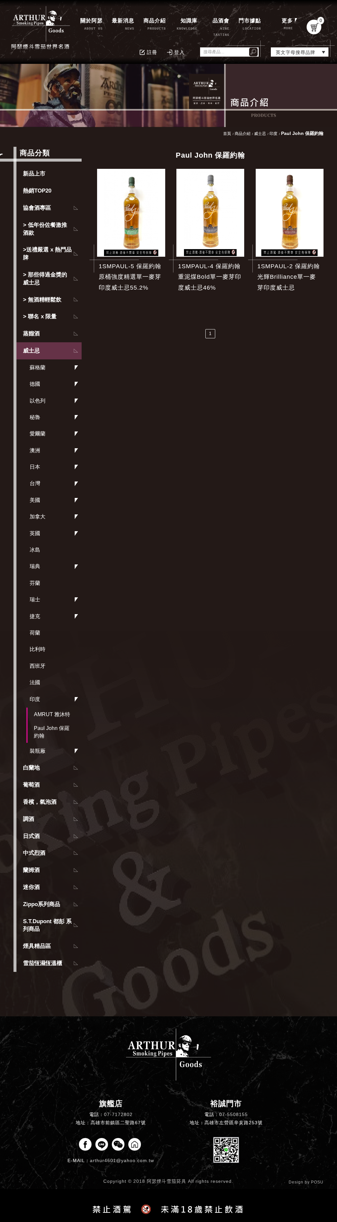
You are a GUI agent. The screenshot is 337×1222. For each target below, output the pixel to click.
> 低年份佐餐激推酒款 (45, 229)
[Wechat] (118, 1144)
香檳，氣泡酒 (40, 802)
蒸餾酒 (31, 333)
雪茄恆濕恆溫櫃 (42, 963)
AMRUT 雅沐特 (52, 714)
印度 (35, 699)
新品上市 (34, 173)
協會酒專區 (37, 208)
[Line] (101, 1144)
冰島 (35, 550)
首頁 (227, 133)
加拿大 (37, 516)
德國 (35, 384)
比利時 (37, 649)
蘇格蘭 (37, 367)
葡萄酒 (31, 785)
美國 (35, 500)
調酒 (28, 819)
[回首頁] (41, 27)
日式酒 (31, 836)
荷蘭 (35, 633)
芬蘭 (35, 583)
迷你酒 (31, 887)
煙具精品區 (37, 946)
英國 (35, 533)
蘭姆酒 (31, 870)
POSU (317, 1182)
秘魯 (35, 417)
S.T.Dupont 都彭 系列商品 (47, 925)
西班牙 (37, 666)
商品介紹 (242, 133)
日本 (35, 467)
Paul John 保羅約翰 (51, 731)
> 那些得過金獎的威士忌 (45, 279)
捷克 (35, 616)
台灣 (35, 483)
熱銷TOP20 (37, 191)
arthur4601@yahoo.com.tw (122, 1160)
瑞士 (35, 599)
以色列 (37, 400)
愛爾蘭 (37, 433)
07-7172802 (118, 1114)
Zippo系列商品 (41, 904)
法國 (35, 682)
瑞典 (35, 566)
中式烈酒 (34, 853)
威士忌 (31, 351)
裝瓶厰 (37, 751)
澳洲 (35, 450)
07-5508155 (233, 1114)
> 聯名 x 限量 (40, 316)
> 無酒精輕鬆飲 (42, 300)
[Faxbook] (85, 1144)
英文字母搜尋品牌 (295, 52)
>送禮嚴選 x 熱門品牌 (47, 254)
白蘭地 (31, 768)
